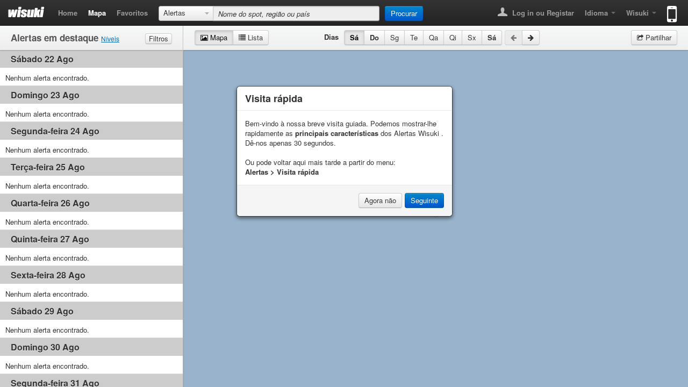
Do (374, 37)
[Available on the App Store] (669, 9)
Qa (433, 37)
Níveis (110, 38)
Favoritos (132, 13)
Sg (394, 37)
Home (67, 13)
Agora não (380, 200)
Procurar (404, 13)
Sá (354, 37)
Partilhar (657, 37)
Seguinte (424, 200)
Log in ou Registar (542, 13)
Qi (452, 37)
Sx (472, 37)
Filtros (158, 38)
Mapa (97, 13)
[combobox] (186, 13)
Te (414, 37)
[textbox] (296, 13)
